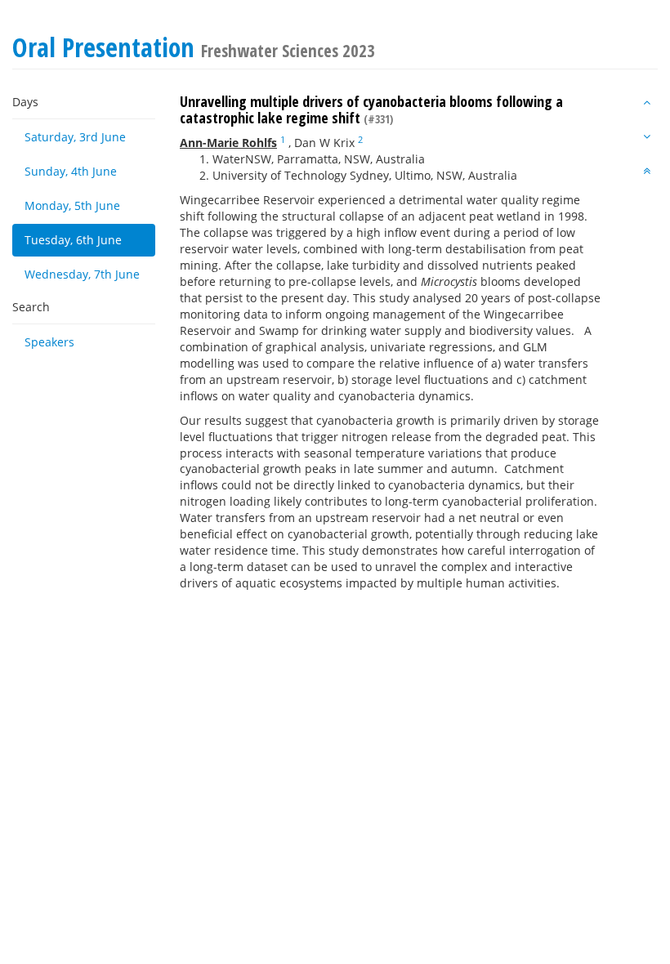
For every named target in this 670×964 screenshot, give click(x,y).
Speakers (49, 342)
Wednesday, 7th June (82, 274)
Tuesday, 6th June (73, 240)
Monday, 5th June (72, 205)
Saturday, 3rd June (75, 137)
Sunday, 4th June (71, 171)
